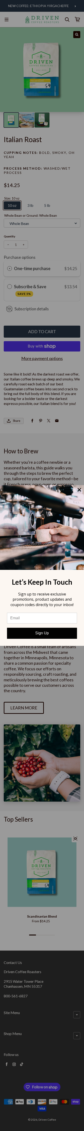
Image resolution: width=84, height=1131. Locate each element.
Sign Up (42, 633)
